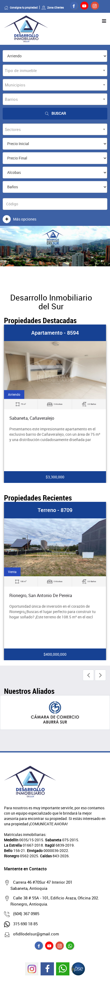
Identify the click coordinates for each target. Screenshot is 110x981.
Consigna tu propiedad (24, 7)
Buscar (59, 113)
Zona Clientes (55, 7)
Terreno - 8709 (55, 510)
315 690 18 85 (25, 923)
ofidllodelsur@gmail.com (36, 933)
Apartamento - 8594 (55, 332)
